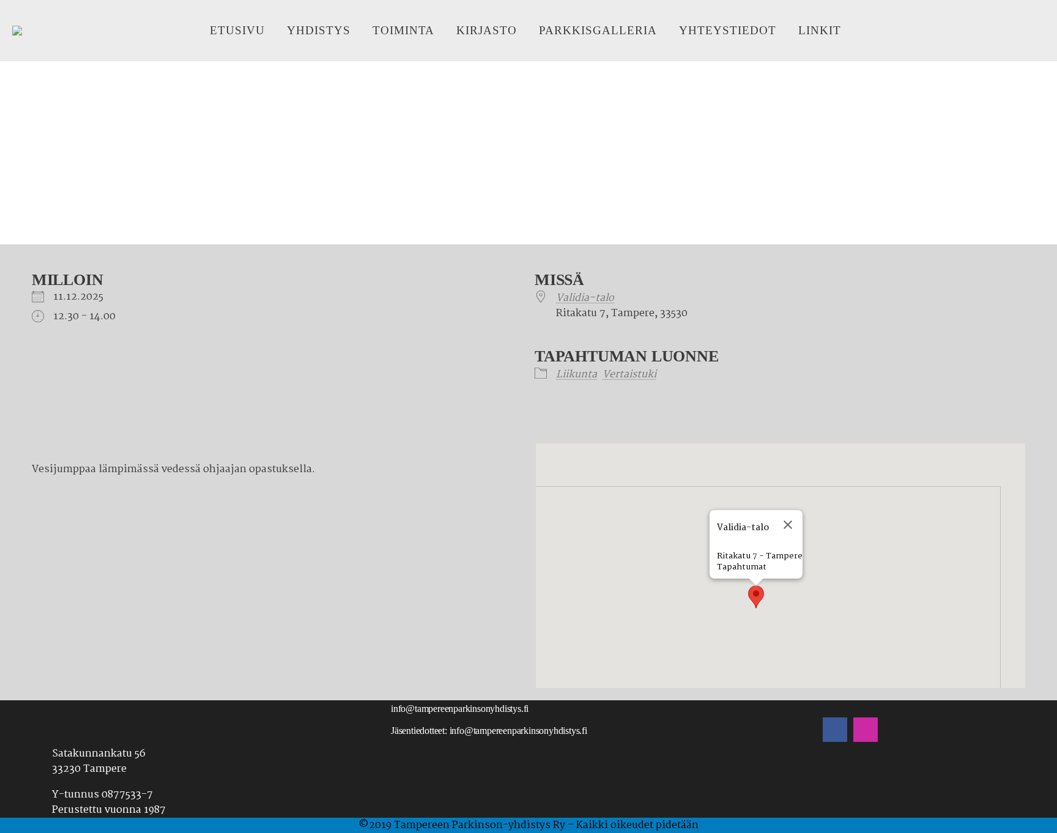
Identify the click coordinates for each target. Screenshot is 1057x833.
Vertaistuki (629, 374)
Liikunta (576, 374)
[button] (756, 597)
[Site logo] (17, 30)
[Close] (788, 524)
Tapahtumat (741, 567)
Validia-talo (585, 298)
